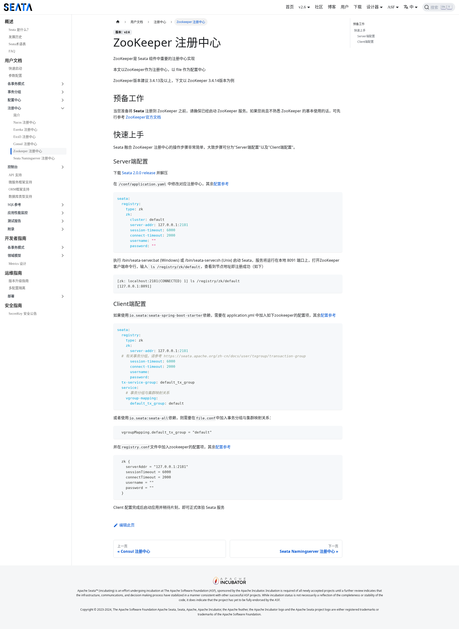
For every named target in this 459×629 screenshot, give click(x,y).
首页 (290, 7)
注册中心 (14, 108)
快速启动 (15, 68)
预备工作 (359, 24)
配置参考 (221, 183)
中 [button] (412, 7)
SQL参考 (14, 204)
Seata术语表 (17, 44)
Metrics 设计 (17, 264)
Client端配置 (365, 42)
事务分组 (14, 92)
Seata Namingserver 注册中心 (34, 158)
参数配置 (15, 75)
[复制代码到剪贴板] (336, 198)
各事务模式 (16, 84)
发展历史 (15, 37)
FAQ (12, 51)
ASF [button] (391, 7)
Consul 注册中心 (25, 144)
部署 (11, 296)
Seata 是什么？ (19, 30)
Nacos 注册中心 (24, 122)
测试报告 (14, 221)
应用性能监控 (18, 213)
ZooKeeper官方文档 (143, 117)
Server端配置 (366, 36)
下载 (358, 7)
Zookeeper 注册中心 (27, 151)
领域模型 (14, 255)
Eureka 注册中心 (25, 129)
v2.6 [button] (302, 7)
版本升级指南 (19, 281)
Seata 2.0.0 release (138, 172)
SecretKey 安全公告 (23, 313)
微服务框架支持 (20, 182)
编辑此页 (127, 525)
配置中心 (14, 100)
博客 (332, 7)
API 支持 (15, 175)
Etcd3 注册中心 (24, 137)
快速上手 (360, 30)
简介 (16, 115)
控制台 (13, 167)
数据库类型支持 (20, 196)
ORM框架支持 (19, 189)
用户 (345, 7)
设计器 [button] (372, 7)
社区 (319, 7)
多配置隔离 (17, 288)
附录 (11, 229)
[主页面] (117, 22)
